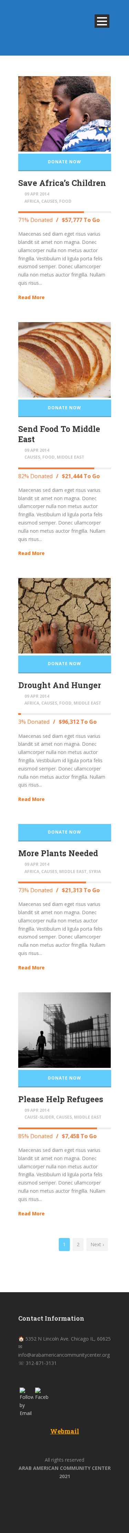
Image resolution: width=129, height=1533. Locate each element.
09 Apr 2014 (36, 194)
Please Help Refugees (60, 1099)
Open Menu (102, 21)
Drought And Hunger (59, 685)
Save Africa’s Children (62, 183)
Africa (31, 201)
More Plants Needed (58, 853)
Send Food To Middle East (59, 434)
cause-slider (39, 1117)
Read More (31, 297)
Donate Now (64, 162)
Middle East (70, 457)
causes (49, 201)
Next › (97, 1244)
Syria (95, 871)
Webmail (64, 1431)
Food (65, 201)
